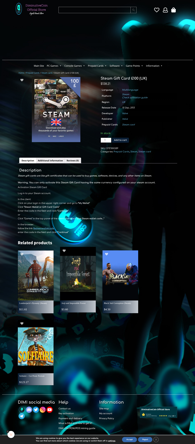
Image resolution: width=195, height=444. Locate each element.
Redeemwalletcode (43, 228)
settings (111, 441)
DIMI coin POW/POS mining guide (77, 428)
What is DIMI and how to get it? (75, 423)
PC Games (52, 65)
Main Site (39, 65)
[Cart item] (174, 11)
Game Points (133, 65)
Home (21, 72)
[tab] (27, 160)
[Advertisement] (86, 38)
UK (123, 102)
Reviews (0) (73, 160)
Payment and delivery (70, 418)
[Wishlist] (156, 11)
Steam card (46, 72)
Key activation (66, 413)
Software (115, 65)
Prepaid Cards (95, 65)
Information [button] (152, 65)
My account (105, 413)
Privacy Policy (106, 418)
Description (28, 160)
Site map (104, 408)
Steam (125, 94)
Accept (129, 439)
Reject (145, 439)
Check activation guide (134, 97)
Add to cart (120, 140)
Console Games (73, 65)
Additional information (50, 160)
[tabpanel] (56, 109)
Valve (125, 113)
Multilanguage (130, 90)
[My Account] (165, 11)
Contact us (65, 408)
